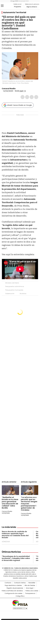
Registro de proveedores (15, 588)
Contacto (8, 583)
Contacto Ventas (20, 583)
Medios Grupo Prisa (20, 608)
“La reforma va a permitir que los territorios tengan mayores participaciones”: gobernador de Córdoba (29, 503)
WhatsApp (36, 97)
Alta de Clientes (30, 585)
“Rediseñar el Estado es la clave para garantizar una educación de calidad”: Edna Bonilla (10, 502)
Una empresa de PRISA (20, 603)
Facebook (23, 97)
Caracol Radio (7, 6)
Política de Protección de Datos (12, 591)
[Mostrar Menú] (2, 5)
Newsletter (31, 583)
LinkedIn (32, 97)
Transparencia (30, 593)
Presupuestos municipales (14, 290)
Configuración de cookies (13, 593)
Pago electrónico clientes (13, 585)
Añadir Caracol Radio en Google (19, 105)
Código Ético (20, 596)
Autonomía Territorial (14, 12)
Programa (17, 6)
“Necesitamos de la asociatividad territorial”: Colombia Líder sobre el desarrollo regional (16, 558)
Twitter (27, 97)
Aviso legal (29, 588)
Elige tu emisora (32, 6)
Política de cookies (32, 591)
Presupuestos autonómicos (14, 286)
